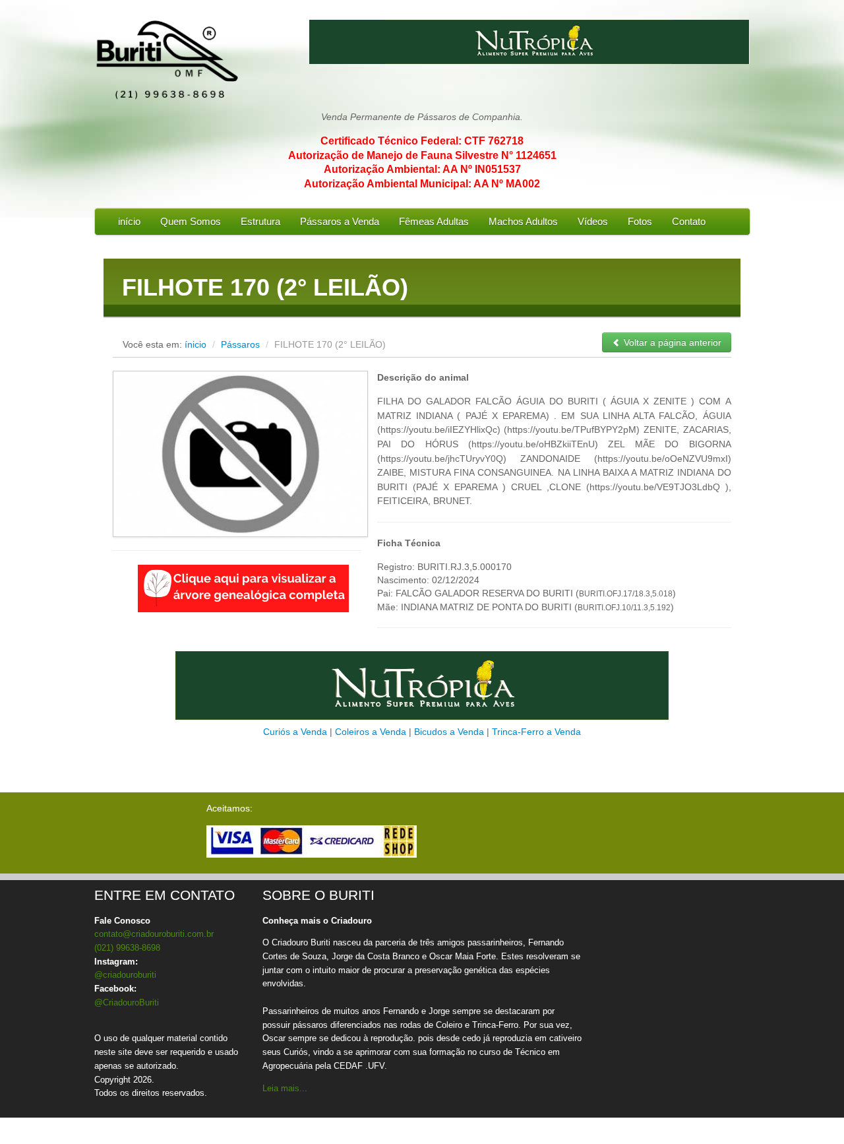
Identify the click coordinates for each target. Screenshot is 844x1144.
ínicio (195, 344)
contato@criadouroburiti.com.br (154, 934)
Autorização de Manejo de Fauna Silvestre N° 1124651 (422, 155)
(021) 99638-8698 (127, 948)
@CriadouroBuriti (126, 1002)
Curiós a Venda (295, 731)
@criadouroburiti (125, 975)
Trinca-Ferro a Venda (536, 731)
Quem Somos (190, 221)
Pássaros (241, 344)
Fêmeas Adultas (434, 221)
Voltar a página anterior (671, 342)
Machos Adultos (523, 221)
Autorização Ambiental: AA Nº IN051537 (422, 169)
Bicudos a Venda (449, 731)
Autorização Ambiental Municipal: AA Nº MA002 (422, 183)
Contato (689, 221)
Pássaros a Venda (339, 221)
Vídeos (593, 221)
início (129, 221)
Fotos (640, 221)
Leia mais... (284, 1088)
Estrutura (260, 221)
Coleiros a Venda (370, 731)
